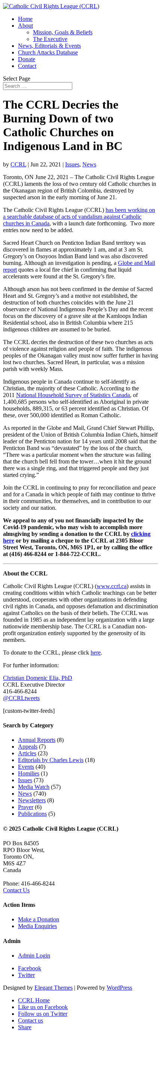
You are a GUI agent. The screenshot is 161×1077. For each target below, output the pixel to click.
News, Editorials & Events (49, 46)
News (89, 164)
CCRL (18, 164)
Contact (27, 66)
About (25, 25)
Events (26, 767)
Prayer (25, 807)
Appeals (27, 746)
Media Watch (33, 787)
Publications (32, 814)
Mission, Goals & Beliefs (62, 32)
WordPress (119, 987)
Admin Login (34, 955)
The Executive (50, 39)
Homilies (28, 773)
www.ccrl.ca (112, 586)
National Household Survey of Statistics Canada (73, 395)
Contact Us (16, 890)
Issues (72, 164)
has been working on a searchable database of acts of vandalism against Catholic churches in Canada (79, 217)
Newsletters (32, 800)
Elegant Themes (53, 987)
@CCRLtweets (21, 698)
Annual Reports (36, 740)
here (96, 652)
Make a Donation (38, 919)
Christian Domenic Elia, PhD (37, 678)
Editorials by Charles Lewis (50, 760)
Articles (27, 753)
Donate (26, 59)
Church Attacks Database (48, 52)
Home (25, 19)
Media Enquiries (37, 926)
